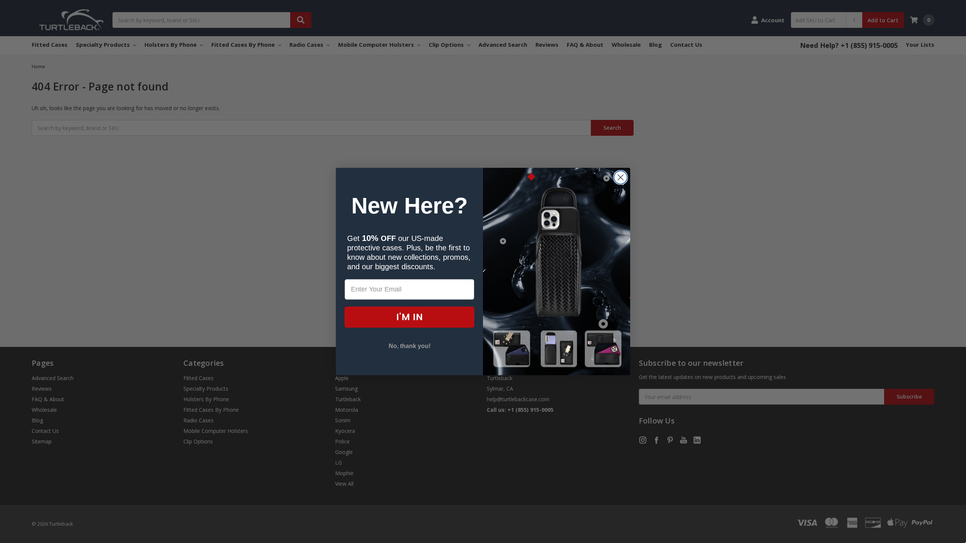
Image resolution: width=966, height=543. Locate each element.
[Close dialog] (620, 177)
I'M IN (409, 317)
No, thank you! (410, 346)
